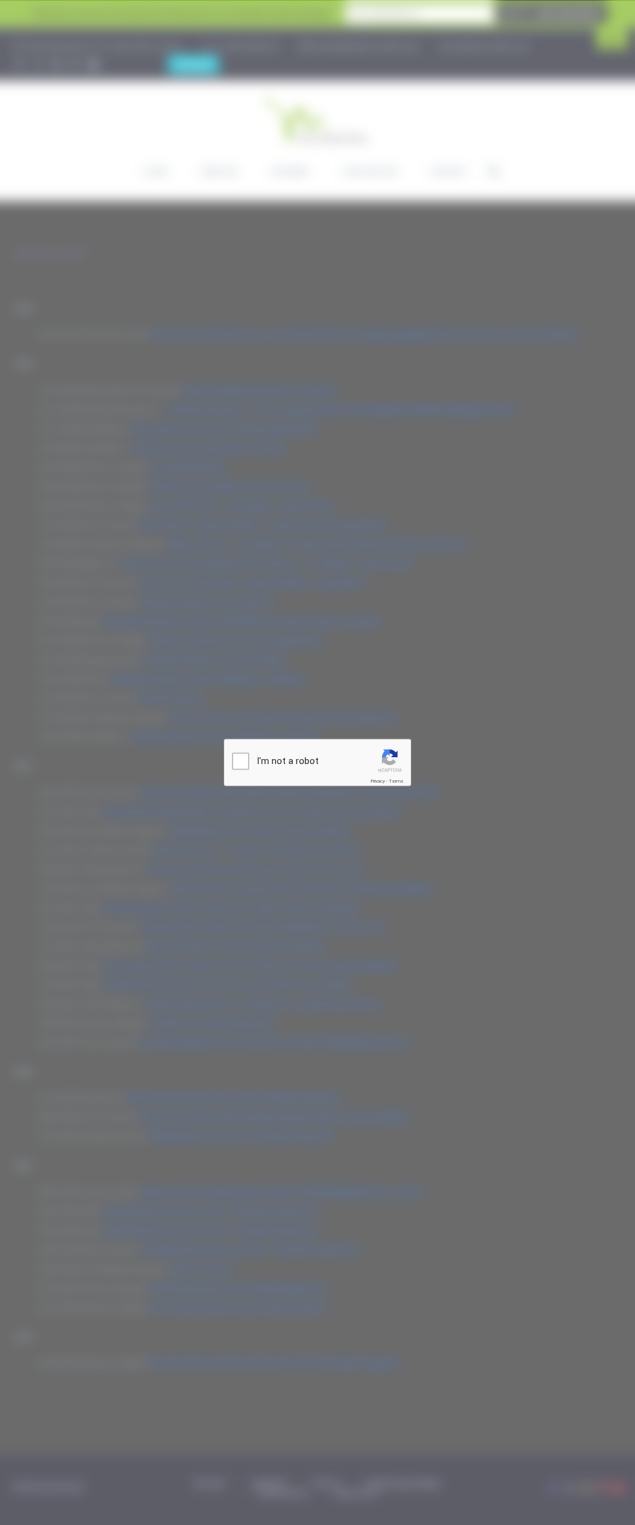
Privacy (377, 781)
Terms (396, 781)
